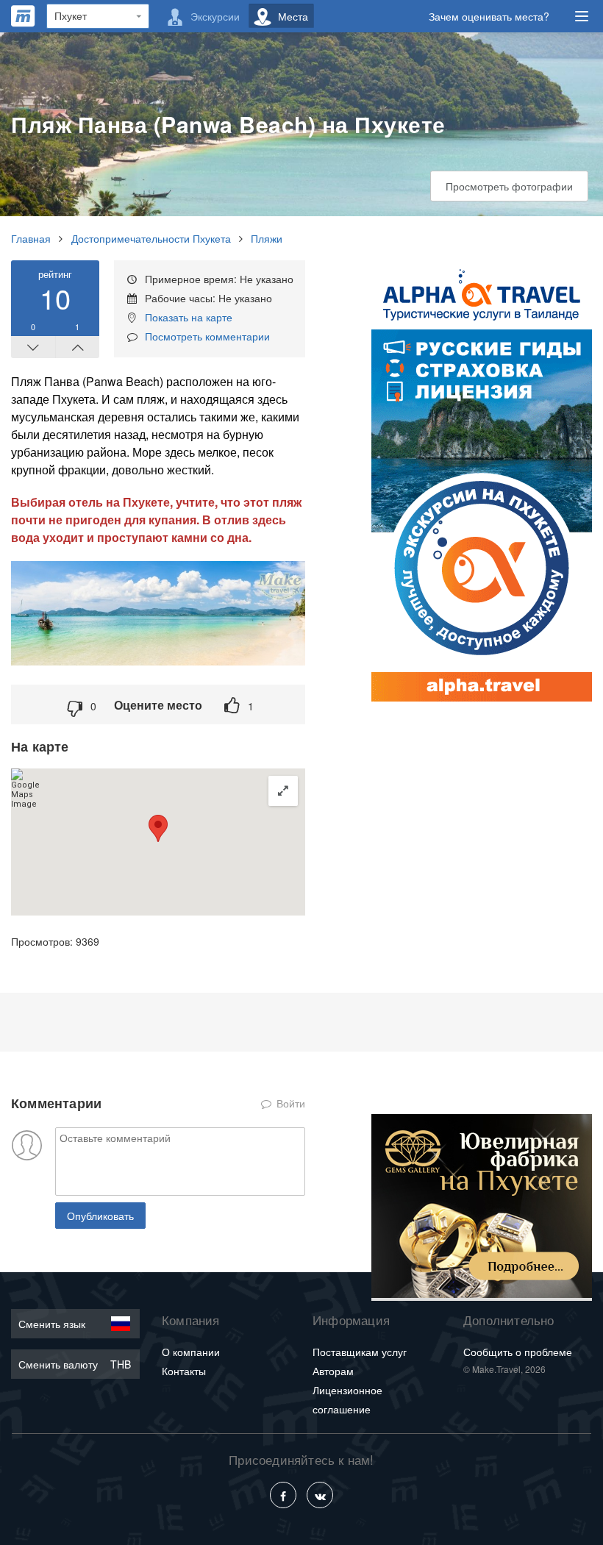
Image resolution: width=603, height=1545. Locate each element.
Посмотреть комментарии (207, 336)
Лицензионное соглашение (347, 1399)
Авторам (333, 1370)
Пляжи (266, 238)
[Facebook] (283, 1495)
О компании (191, 1351)
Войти (289, 1103)
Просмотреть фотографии (509, 186)
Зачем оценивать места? (489, 16)
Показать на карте (188, 317)
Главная (31, 238)
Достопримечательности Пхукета (151, 238)
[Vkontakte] (320, 1495)
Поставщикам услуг (360, 1351)
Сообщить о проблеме (517, 1351)
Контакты (184, 1370)
